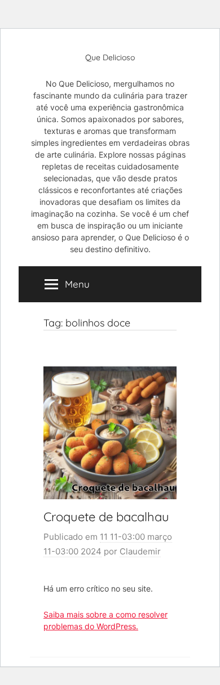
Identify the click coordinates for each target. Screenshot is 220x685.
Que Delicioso (110, 57)
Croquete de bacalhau (106, 517)
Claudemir (140, 551)
